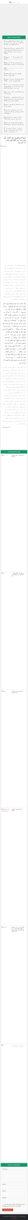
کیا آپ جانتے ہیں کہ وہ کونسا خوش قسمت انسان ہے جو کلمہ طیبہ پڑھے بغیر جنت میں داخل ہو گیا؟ (18, 929)
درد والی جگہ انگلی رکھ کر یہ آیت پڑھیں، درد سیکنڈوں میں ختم (18, 574)
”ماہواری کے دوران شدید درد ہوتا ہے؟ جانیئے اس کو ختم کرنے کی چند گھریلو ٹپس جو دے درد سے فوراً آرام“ (14, 86)
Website (4, 1197)
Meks (18, 1216)
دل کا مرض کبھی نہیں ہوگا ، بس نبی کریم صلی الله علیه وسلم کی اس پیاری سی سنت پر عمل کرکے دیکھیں (14, 49)
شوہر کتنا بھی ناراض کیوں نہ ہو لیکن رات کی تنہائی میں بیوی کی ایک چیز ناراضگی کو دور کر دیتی (14, 98)
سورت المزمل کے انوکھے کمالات (17, 809)
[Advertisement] (14, 20)
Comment (4, 1169)
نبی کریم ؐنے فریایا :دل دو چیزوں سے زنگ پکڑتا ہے (18, 1045)
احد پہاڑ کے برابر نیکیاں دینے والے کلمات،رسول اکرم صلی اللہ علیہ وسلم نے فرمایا (13, 111)
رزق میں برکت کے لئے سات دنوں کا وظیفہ (17, 691)
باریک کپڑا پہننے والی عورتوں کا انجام (18, 455)
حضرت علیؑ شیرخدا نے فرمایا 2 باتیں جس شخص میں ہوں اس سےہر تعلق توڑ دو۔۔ (13, 129)
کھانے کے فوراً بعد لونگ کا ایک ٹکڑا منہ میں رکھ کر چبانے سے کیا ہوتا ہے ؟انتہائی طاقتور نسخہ (13, 42)
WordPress (14, 1218)
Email (4, 1191)
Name (4, 1184)
